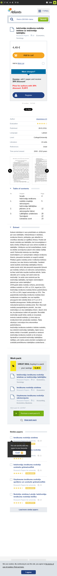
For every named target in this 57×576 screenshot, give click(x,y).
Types (45, 11)
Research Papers (22, 36)
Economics (40, 36)
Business (28, 403)
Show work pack (30, 420)
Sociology (19, 38)
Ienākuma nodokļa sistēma (29, 387)
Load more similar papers (28, 510)
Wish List (21, 63)
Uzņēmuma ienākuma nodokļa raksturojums (30, 396)
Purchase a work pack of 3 (30, 413)
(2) (41, 119)
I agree (28, 572)
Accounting (41, 401)
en (50, 3)
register (16, 79)
